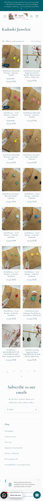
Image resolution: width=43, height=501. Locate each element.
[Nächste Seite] (21, 376)
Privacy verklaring (12, 453)
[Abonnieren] (35, 410)
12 (34, 371)
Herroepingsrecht (11, 459)
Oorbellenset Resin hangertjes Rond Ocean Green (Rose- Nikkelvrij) (32, 313)
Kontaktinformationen (26, 496)
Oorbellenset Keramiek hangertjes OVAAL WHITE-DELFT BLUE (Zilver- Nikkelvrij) (32, 74)
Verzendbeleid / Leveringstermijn (17, 465)
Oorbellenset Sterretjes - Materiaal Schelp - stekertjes (32, 157)
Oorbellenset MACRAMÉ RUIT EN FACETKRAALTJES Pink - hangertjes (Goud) (11, 353)
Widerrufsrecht (14, 492)
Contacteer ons (10, 437)
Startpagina (9, 431)
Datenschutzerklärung (28, 492)
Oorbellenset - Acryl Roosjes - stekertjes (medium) (11, 115)
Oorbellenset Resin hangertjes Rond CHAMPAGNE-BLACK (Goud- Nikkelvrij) (31, 353)
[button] (5, 16)
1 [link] (7, 371)
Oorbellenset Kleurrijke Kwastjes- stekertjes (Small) (11, 73)
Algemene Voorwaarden (13, 448)
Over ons (8, 442)
